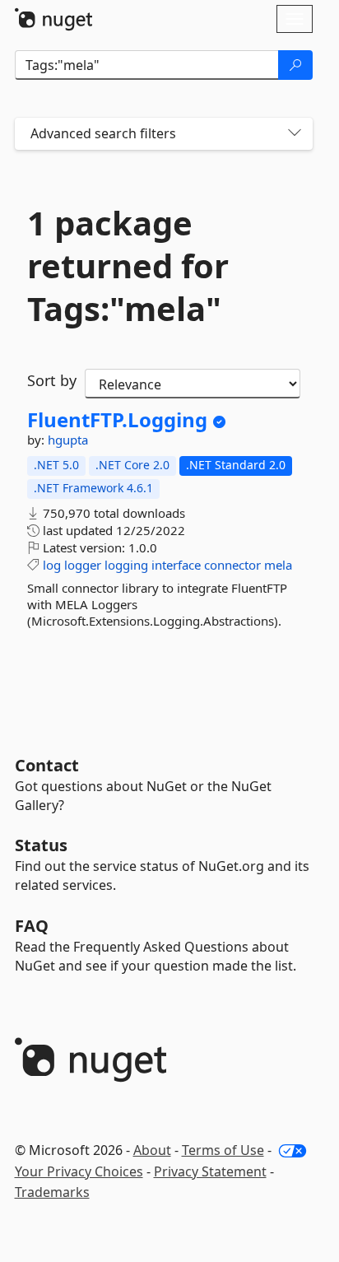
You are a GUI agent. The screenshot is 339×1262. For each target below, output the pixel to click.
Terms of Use (223, 1150)
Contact (47, 765)
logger (82, 564)
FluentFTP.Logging (117, 420)
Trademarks (52, 1192)
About (152, 1150)
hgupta (68, 439)
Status (41, 845)
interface (176, 564)
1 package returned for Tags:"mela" (128, 266)
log (52, 564)
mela (278, 564)
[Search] (295, 65)
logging (126, 564)
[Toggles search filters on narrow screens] (294, 134)
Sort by (52, 380)
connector (232, 564)
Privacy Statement (210, 1171)
